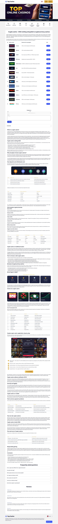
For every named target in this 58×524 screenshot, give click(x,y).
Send (9, 121)
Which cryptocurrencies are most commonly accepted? (15, 472)
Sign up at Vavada (29, 371)
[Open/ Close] (50, 125)
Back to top (48, 521)
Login (46, 1)
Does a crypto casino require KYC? (12, 477)
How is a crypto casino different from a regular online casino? (16, 467)
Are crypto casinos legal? (10, 470)
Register (50, 1)
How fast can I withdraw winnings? (12, 480)
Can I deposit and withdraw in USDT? (12, 475)
